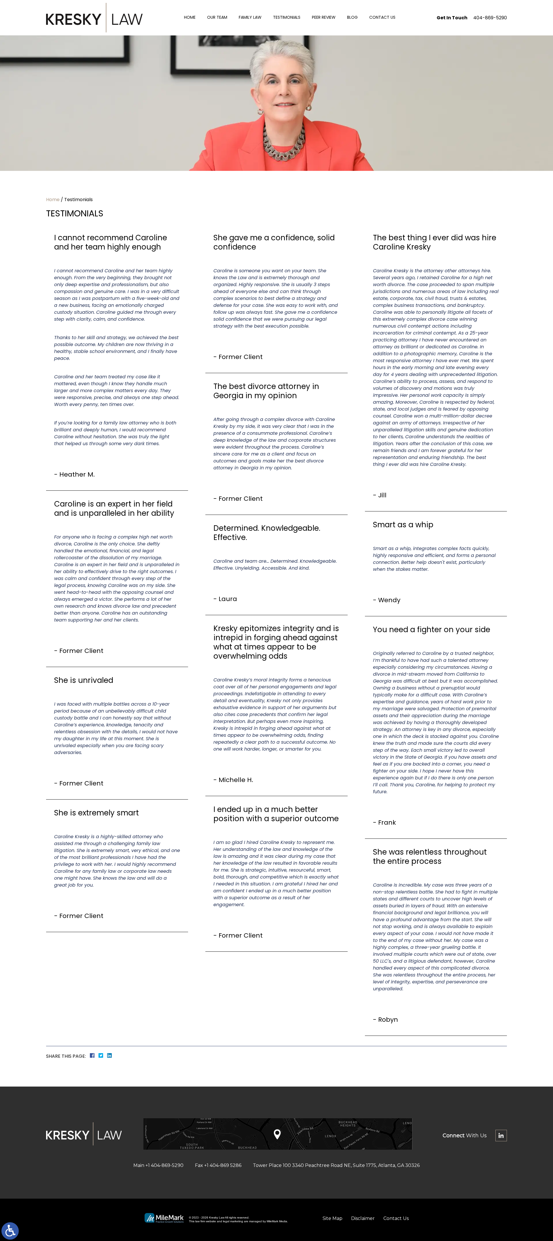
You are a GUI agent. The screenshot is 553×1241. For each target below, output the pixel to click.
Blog (352, 17)
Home (190, 17)
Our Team (217, 17)
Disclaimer (363, 1218)
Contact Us (382, 17)
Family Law (250, 17)
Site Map (332, 1218)
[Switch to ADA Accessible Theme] (10, 1231)
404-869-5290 (490, 17)
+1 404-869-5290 (164, 1165)
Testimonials (286, 17)
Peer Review (324, 17)
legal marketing (233, 1221)
